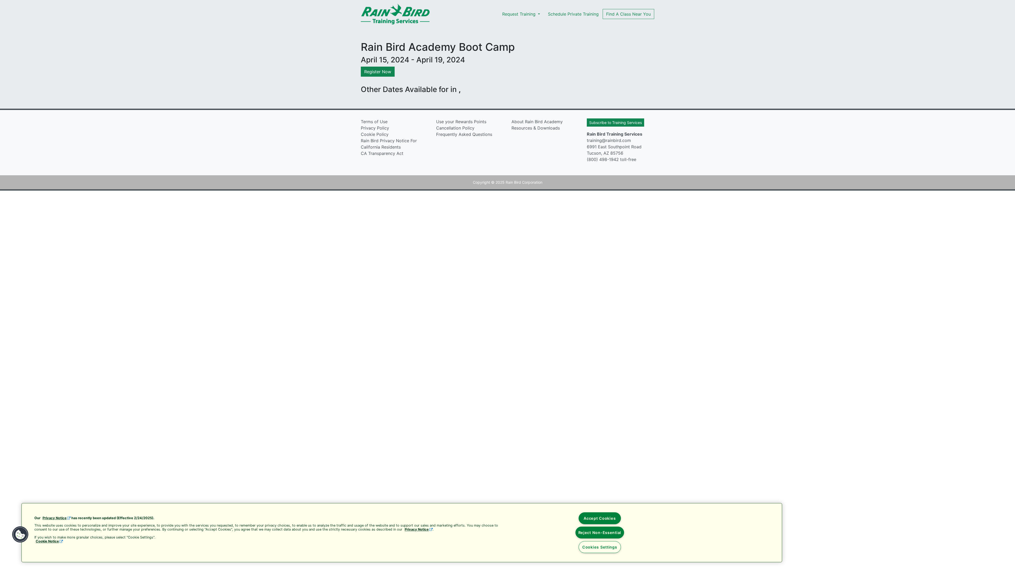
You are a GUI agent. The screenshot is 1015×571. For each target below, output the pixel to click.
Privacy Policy (375, 128)
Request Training (519, 14)
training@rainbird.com (609, 140)
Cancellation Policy (455, 128)
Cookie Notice (47, 541)
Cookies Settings (599, 547)
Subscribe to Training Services (615, 122)
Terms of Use (374, 121)
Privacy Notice (55, 518)
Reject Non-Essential (599, 532)
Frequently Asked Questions (464, 134)
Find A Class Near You (628, 14)
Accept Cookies (600, 518)
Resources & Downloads (535, 128)
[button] (20, 534)
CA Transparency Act (382, 153)
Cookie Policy (375, 134)
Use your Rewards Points (461, 121)
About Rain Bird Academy (537, 121)
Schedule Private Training (573, 14)
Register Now (377, 71)
